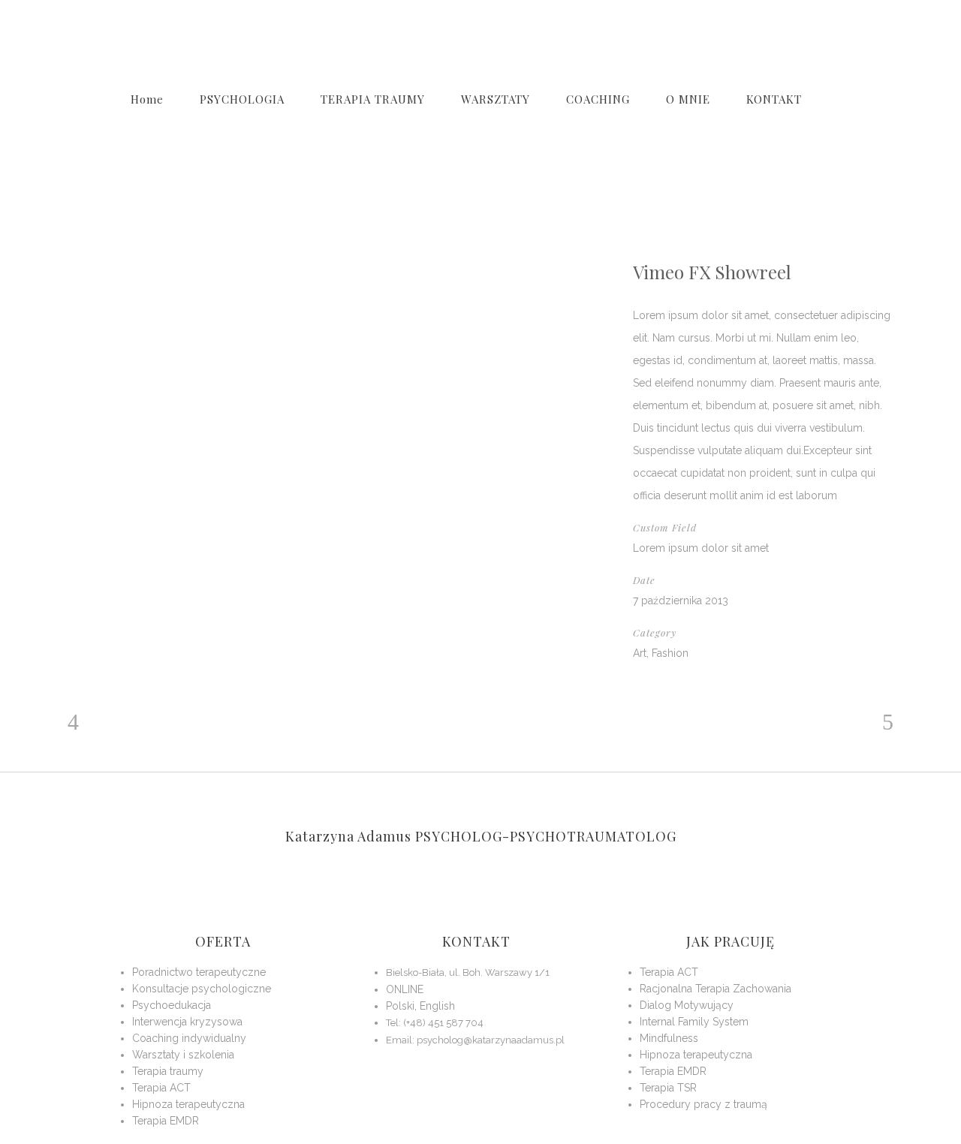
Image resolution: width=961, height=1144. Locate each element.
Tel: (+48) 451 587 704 (435, 1022)
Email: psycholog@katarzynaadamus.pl (475, 1040)
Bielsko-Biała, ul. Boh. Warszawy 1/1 (468, 972)
